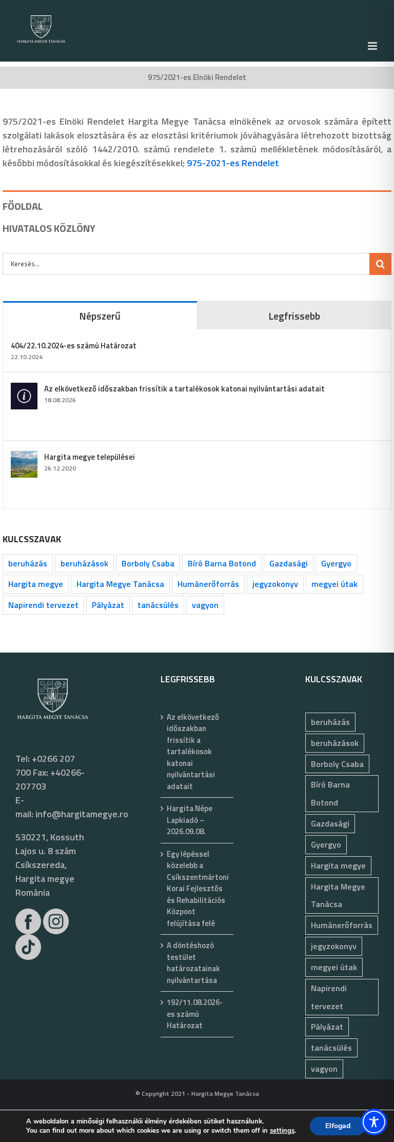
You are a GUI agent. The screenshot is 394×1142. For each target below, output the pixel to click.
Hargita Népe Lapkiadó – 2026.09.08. (189, 820)
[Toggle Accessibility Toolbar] (374, 1122)
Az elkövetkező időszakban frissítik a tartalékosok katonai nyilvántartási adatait (184, 389)
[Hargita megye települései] (24, 458)
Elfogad (337, 1126)
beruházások (84, 563)
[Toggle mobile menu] (373, 46)
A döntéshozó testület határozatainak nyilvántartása (193, 963)
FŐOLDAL (23, 206)
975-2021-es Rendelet (233, 163)
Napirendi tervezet (43, 605)
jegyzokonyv (275, 584)
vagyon (205, 605)
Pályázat (108, 605)
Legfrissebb (294, 316)
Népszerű (100, 316)
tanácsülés (158, 605)
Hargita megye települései (89, 457)
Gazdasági (288, 563)
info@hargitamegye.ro (81, 814)
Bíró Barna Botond (222, 563)
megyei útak (334, 584)
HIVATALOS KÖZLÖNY (49, 228)
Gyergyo (336, 563)
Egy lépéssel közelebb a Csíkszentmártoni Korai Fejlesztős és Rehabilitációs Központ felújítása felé (198, 889)
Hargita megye (35, 584)
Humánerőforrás (208, 584)
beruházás (27, 563)
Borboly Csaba (148, 563)
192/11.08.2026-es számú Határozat (195, 1014)
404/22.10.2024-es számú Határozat (73, 345)
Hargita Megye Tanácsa (120, 584)
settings (282, 1130)
